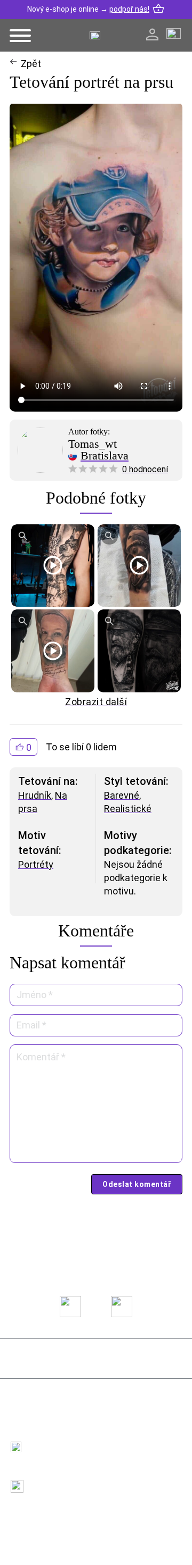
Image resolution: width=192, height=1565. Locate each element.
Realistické (127, 808)
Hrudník (34, 795)
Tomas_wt (92, 444)
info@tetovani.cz (68, 1479)
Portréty (35, 864)
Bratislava (105, 456)
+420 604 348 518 (66, 1440)
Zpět (31, 63)
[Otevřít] (20, 35)
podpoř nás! (129, 9)
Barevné (121, 795)
